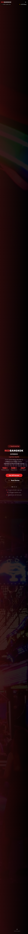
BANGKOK (6, 2)
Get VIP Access (14, 475)
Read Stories (15, 480)
